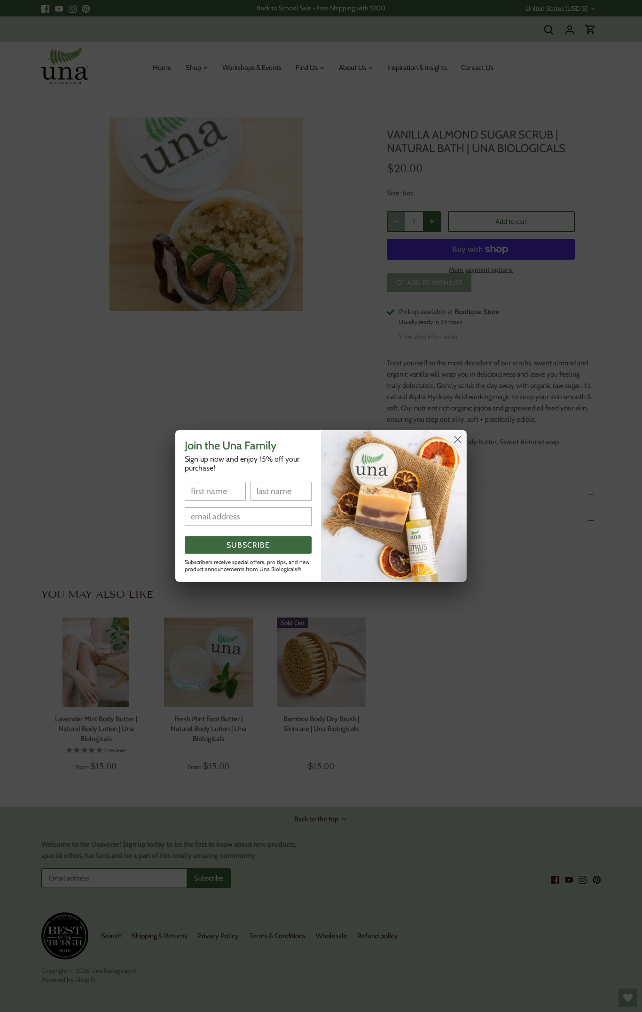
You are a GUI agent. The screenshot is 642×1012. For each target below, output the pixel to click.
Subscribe (248, 545)
